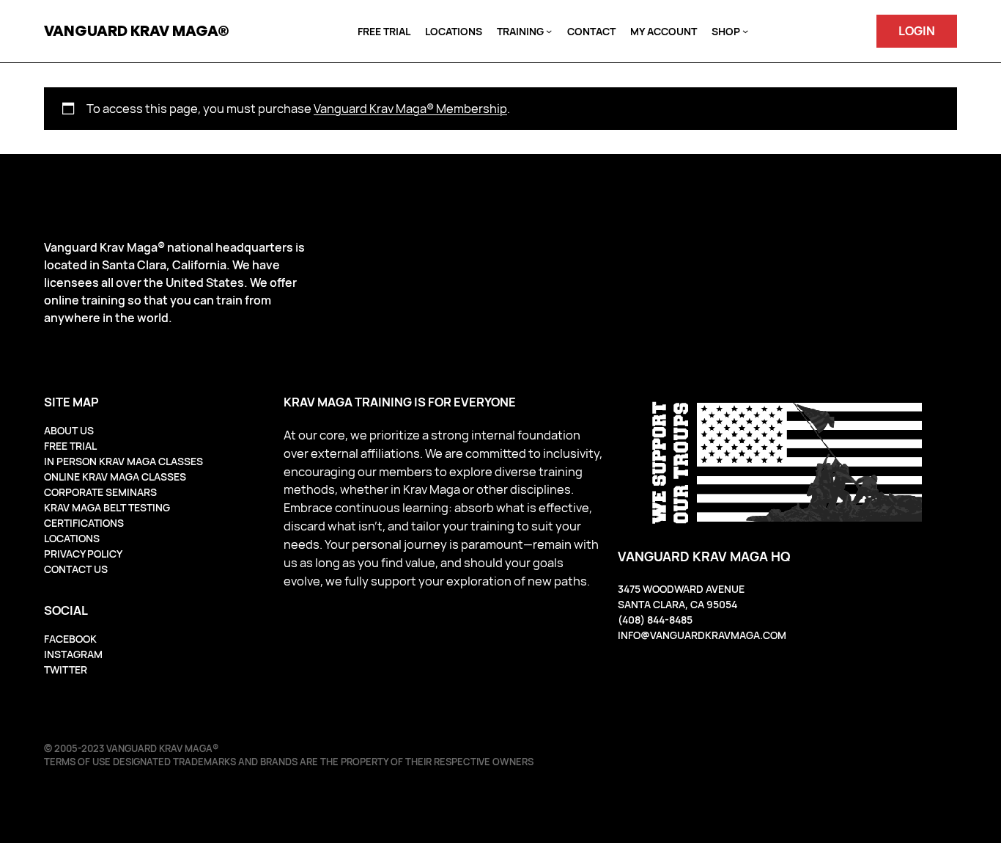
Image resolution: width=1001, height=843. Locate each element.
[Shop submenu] (745, 31)
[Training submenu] (549, 31)
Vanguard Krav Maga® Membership (410, 108)
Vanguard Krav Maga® (136, 30)
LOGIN (916, 30)
